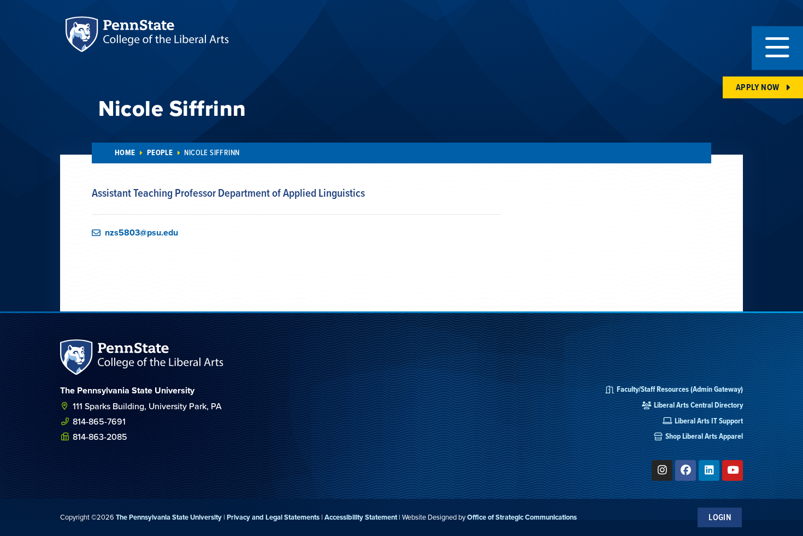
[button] (777, 48)
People (160, 152)
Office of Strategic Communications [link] (522, 517)
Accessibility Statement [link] (360, 517)
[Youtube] (732, 470)
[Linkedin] (709, 470)
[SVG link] (142, 357)
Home (125, 152)
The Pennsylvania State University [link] (169, 517)
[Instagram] (662, 470)
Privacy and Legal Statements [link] (273, 517)
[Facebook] (685, 470)
